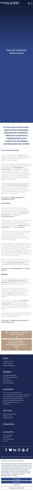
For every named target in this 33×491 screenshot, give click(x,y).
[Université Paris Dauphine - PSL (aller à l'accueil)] (10, 3)
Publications (6, 404)
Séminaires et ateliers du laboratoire (13, 400)
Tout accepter (16, 479)
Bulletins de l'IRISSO (9, 365)
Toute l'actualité (7, 435)
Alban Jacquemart (16, 197)
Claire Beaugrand (16, 268)
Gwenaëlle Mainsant (7, 199)
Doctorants (6, 379)
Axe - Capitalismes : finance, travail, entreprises (16, 394)
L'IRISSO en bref (8, 361)
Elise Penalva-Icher (7, 322)
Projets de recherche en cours (11, 402)
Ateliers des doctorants (9, 414)
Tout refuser (16, 482)
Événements (6, 437)
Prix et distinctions (8, 439)
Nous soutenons (7, 363)
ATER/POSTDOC (8, 381)
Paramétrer (16, 485)
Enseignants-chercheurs (10, 375)
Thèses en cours (7, 416)
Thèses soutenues (8, 417)
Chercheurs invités (8, 383)
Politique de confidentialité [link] (16, 488)
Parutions (5, 441)
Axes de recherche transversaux (12, 392)
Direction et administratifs (10, 377)
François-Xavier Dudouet (19, 320)
